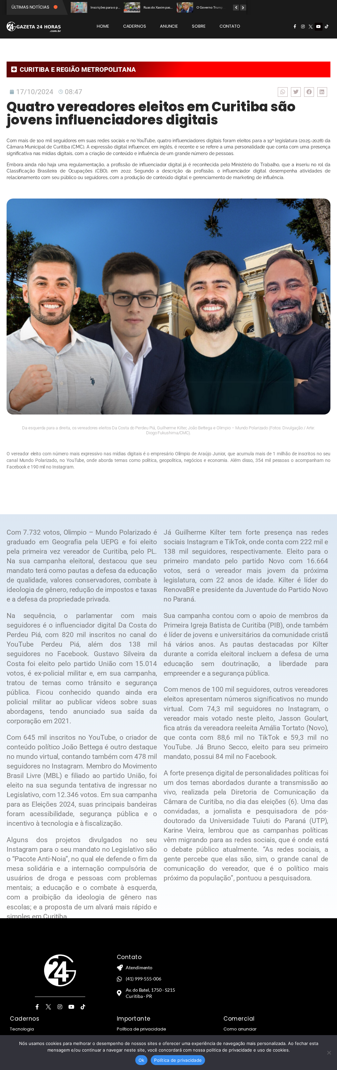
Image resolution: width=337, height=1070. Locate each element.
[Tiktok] (326, 27)
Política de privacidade (141, 1029)
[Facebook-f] (295, 27)
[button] (283, 92)
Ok (141, 1060)
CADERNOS (134, 26)
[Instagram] (303, 27)
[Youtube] (319, 27)
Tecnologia (22, 1029)
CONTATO (230, 26)
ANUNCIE (169, 26)
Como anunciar (240, 1029)
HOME (103, 26)
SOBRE (199, 26)
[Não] (328, 1052)
